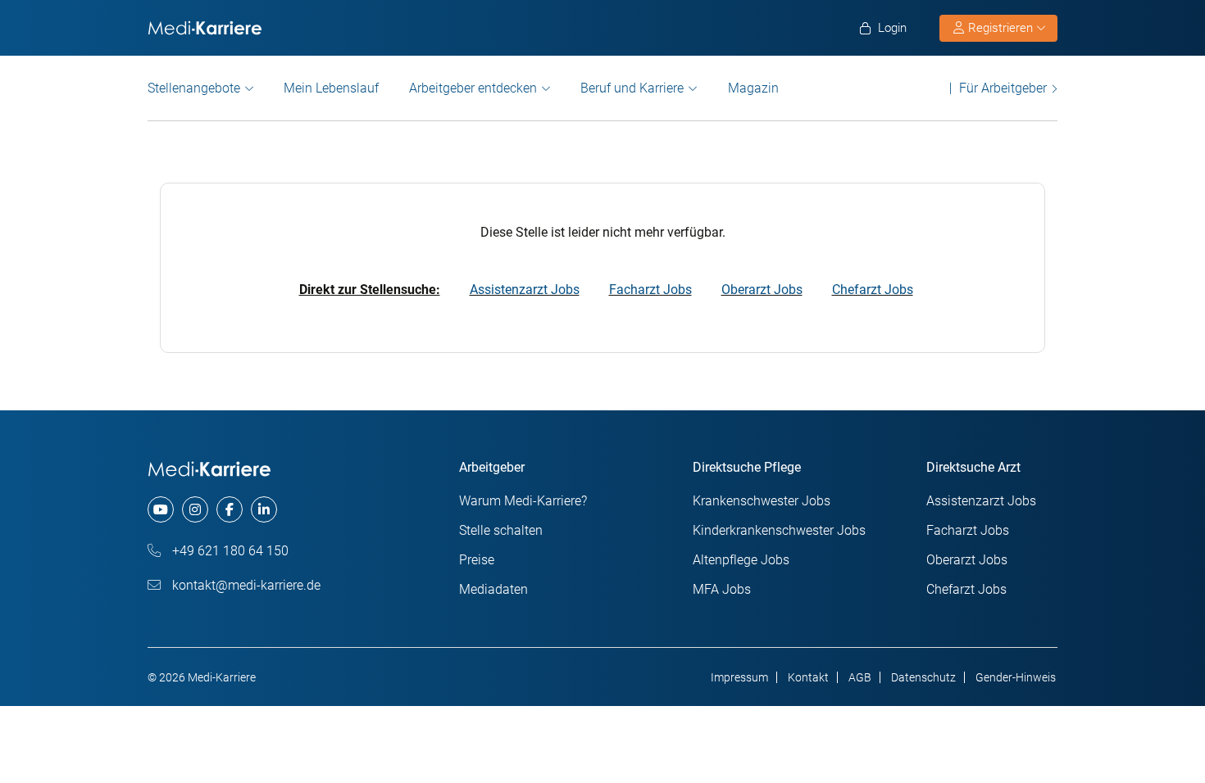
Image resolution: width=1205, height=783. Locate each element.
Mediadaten (493, 589)
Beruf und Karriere (632, 88)
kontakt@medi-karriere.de (245, 585)
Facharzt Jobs (650, 289)
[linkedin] (264, 509)
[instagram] (195, 509)
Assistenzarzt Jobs (525, 289)
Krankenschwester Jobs (761, 501)
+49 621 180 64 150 (229, 551)
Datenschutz (923, 677)
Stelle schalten (501, 530)
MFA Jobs (722, 589)
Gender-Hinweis (1015, 677)
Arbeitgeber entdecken (473, 88)
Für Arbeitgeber (1003, 88)
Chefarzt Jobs (872, 289)
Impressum (739, 677)
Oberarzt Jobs (762, 289)
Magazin (753, 88)
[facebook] (229, 509)
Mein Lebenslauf (331, 88)
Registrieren (1000, 27)
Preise (476, 560)
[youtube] (161, 509)
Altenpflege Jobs (741, 560)
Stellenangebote (194, 88)
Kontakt (808, 677)
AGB (859, 677)
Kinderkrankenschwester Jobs (779, 530)
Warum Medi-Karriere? (523, 501)
